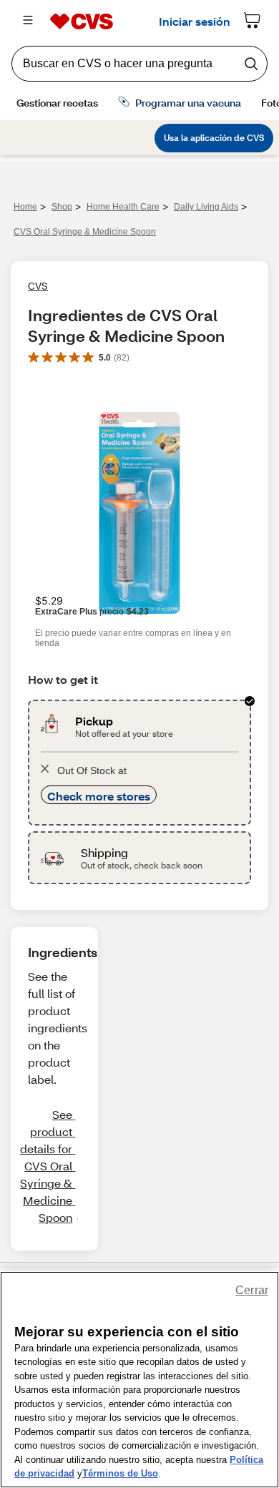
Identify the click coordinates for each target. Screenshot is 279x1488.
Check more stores (98, 795)
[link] (47, 1166)
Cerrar (251, 1290)
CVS (38, 286)
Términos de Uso (120, 1473)
